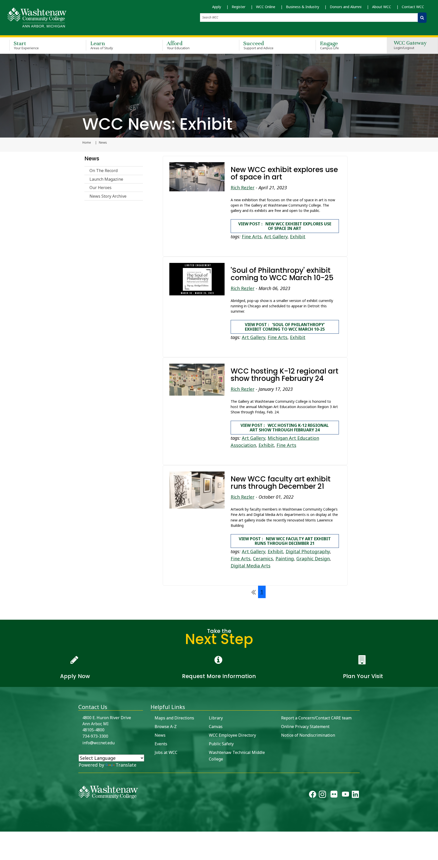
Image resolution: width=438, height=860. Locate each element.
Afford (178, 45)
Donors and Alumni (345, 6)
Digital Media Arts (250, 566)
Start (26, 45)
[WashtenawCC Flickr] (334, 795)
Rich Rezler (242, 187)
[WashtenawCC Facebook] (312, 795)
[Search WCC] (422, 17)
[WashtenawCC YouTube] (345, 795)
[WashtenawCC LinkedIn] (355, 795)
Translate (126, 765)
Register (238, 6)
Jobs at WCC (166, 752)
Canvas (216, 726)
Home (86, 143)
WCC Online (265, 6)
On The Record (103, 170)
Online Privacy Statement (305, 726)
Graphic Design (313, 558)
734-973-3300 (95, 736)
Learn (101, 45)
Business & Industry (302, 6)
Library (216, 718)
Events (161, 744)
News (91, 158)
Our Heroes (100, 187)
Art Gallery (275, 236)
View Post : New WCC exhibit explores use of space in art (284, 226)
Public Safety (221, 744)
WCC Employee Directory (232, 735)
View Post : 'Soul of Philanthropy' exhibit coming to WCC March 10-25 (285, 327)
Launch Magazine (106, 179)
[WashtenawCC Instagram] (322, 795)
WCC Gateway (410, 45)
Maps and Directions (174, 718)
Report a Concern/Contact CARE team (316, 718)
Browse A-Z (166, 726)
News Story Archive (107, 196)
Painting (285, 558)
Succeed (258, 45)
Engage (329, 45)
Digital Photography (308, 551)
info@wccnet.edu (98, 743)
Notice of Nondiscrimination (308, 735)
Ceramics (263, 558)
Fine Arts (252, 236)
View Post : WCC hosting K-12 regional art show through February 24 (285, 428)
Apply (216, 6)
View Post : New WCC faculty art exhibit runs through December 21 (285, 541)
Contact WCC (413, 6)
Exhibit (297, 236)
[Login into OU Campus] (3, 827)
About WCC (381, 6)
